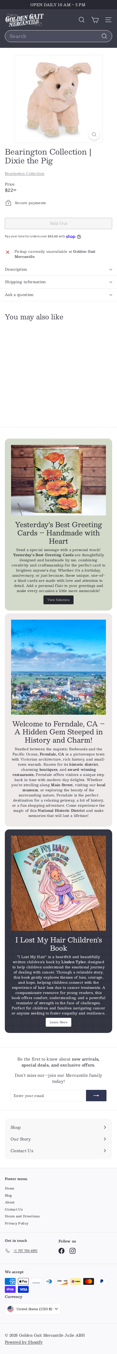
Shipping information (25, 282)
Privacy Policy (16, 1223)
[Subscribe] (96, 1095)
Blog (8, 1195)
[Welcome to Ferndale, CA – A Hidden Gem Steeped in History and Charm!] (58, 667)
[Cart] (95, 19)
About (10, 1202)
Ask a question (19, 294)
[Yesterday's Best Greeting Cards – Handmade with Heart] (58, 480)
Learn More (58, 1022)
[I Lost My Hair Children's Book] (58, 883)
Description (16, 269)
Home (9, 1188)
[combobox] (58, 36)
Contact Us (14, 1209)
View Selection (58, 599)
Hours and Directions (22, 1216)
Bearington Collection (24, 173)
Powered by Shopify (24, 1342)
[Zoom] (94, 134)
